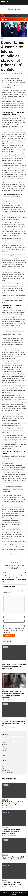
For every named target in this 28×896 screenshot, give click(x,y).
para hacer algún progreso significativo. (14, 142)
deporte (4, 750)
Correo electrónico (8, 619)
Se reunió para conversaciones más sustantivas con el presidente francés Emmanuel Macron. (11, 442)
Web (4, 623)
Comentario (6, 595)
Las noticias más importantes (9, 741)
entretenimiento (6, 752)
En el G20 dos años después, (9, 360)
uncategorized (5, 799)
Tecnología (4, 748)
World (2, 38)
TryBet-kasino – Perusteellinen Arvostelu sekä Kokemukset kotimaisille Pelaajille (11, 831)
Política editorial (6, 770)
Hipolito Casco (5, 73)
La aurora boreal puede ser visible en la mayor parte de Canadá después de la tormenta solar (8, 577)
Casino (3, 755)
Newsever (20, 892)
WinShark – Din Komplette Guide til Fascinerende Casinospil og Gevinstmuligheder (12, 804)
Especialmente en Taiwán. (8, 463)
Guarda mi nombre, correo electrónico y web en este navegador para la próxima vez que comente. (13, 630)
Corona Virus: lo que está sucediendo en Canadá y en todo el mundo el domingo (21, 576)
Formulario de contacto (7, 753)
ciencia (3, 746)
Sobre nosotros (5, 766)
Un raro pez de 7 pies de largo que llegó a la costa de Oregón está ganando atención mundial (14, 666)
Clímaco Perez (14, 807)
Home (3, 739)
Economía (4, 744)
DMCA (3, 768)
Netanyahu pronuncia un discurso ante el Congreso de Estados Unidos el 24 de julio (13, 723)
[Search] (26, 19)
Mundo (3, 742)
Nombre (5, 614)
